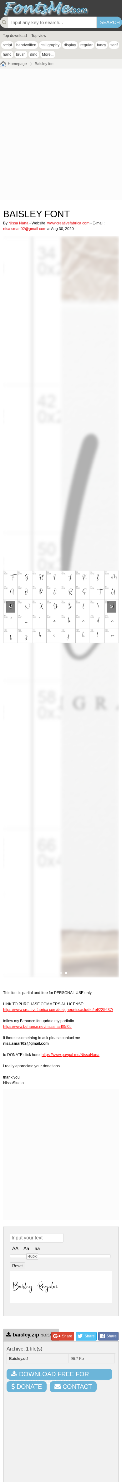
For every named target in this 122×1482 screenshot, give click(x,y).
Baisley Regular (35, 1287)
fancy (101, 45)
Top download (15, 35)
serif (114, 45)
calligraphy (50, 45)
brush (21, 54)
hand (7, 54)
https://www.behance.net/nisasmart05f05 (37, 1026)
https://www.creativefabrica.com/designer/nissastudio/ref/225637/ (58, 1010)
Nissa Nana (18, 223)
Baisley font (44, 64)
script (7, 45)
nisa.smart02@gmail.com (24, 229)
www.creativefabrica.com (68, 223)
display (70, 45)
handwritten (26, 45)
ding (34, 54)
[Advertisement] (61, 136)
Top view (38, 35)
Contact (76, 1386)
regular (86, 45)
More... (47, 54)
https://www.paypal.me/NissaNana (70, 1055)
